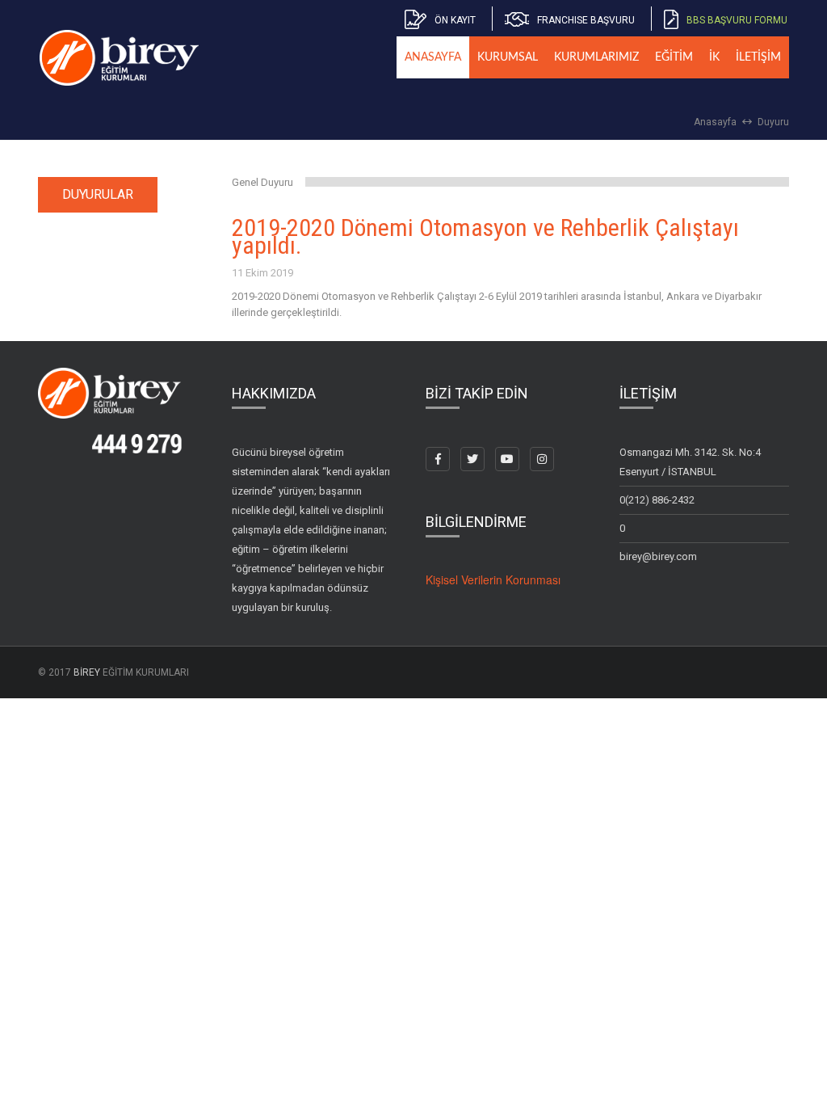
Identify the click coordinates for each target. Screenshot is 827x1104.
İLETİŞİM (758, 57)
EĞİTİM (674, 57)
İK (714, 57)
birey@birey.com (658, 556)
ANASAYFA (433, 57)
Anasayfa (715, 122)
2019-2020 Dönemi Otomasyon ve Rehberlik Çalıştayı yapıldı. (485, 237)
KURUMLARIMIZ (596, 57)
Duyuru (773, 122)
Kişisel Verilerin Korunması (493, 579)
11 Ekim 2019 (262, 273)
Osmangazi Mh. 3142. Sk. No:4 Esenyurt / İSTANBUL (690, 462)
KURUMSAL (507, 57)
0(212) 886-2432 (657, 500)
